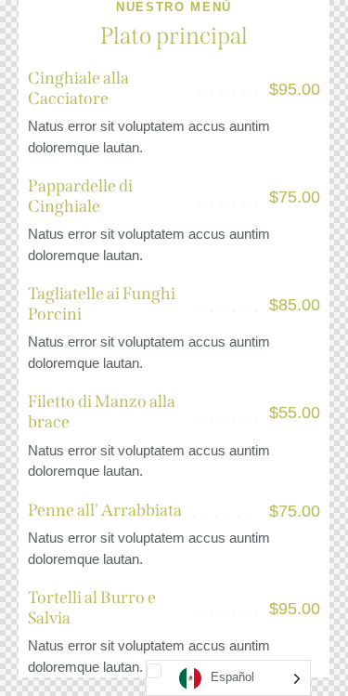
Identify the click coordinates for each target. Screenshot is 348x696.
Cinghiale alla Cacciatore (78, 89)
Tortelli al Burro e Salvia (92, 608)
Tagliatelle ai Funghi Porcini (101, 304)
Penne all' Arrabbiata (105, 510)
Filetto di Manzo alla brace (101, 412)
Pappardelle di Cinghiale (80, 197)
